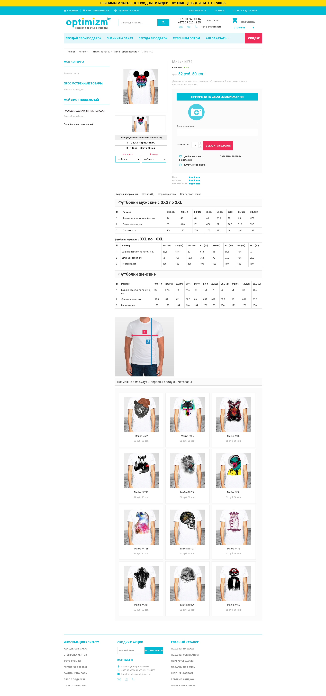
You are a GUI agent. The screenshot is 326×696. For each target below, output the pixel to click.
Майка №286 (187, 492)
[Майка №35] (233, 470)
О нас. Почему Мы (75, 685)
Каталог (83, 51)
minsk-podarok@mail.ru (139, 674)
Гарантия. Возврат (75, 667)
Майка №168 (141, 548)
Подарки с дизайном (185, 655)
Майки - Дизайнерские (125, 51)
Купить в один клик (194, 165)
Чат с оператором (211, 26)
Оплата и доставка (245, 10)
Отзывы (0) (148, 194)
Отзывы (219, 10)
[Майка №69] (233, 583)
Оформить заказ (128, 10)
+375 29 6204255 (147, 670)
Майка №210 (141, 492)
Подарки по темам (100, 51)
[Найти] (163, 22)
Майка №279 (187, 604)
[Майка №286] (187, 470)
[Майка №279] (187, 583)
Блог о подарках (74, 679)
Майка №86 (233, 436)
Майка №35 (233, 492)
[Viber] (133, 679)
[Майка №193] (187, 527)
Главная (72, 10)
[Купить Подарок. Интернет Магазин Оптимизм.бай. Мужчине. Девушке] (88, 23)
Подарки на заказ (182, 648)
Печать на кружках (183, 685)
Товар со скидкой (183, 679)
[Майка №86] (233, 414)
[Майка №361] (141, 583)
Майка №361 (141, 604)
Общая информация (126, 194)
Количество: (183, 144)
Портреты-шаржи (182, 661)
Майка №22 (141, 436)
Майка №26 (187, 436)
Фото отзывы (72, 661)
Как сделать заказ (190, 194)
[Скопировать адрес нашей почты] (181, 27)
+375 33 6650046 (129, 670)
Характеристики (167, 194)
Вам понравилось (97, 10)
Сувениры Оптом (182, 673)
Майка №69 (233, 604)
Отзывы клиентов (75, 655)
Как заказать (197, 10)
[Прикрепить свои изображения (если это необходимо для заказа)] (196, 112)
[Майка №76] (233, 527)
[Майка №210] (141, 470)
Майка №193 (187, 548)
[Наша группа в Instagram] (126, 679)
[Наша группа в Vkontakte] (119, 679)
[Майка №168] (141, 527)
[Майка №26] (187, 414)
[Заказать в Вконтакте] (189, 27)
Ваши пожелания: (186, 126)
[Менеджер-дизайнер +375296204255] (197, 27)
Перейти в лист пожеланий (79, 124)
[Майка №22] (141, 414)
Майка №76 (233, 548)
